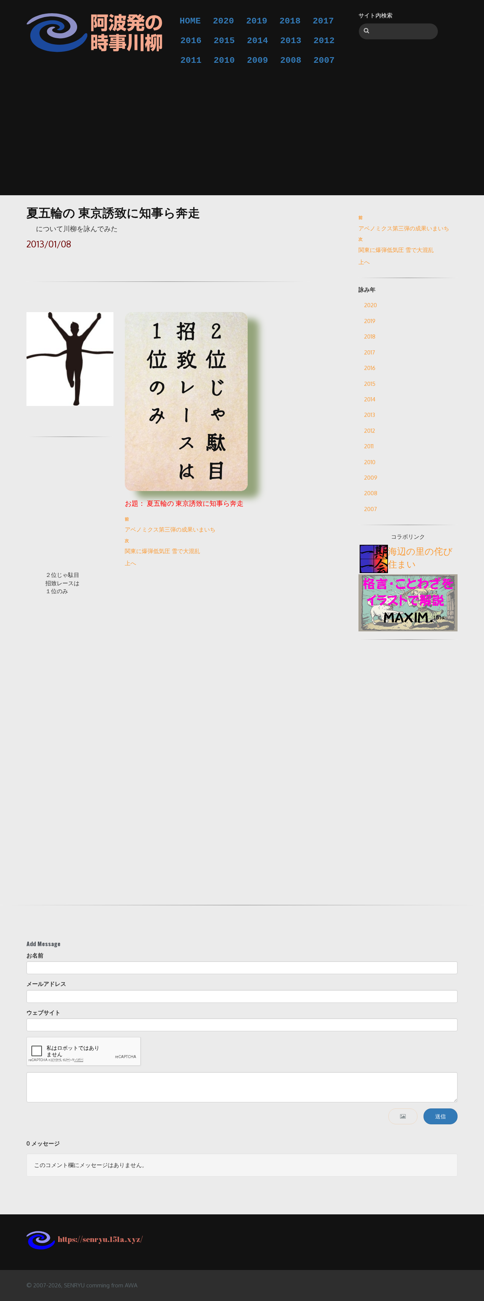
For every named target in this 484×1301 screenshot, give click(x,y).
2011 (191, 60)
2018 (290, 21)
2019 (256, 21)
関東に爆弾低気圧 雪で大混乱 (162, 551)
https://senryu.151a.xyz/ (99, 1239)
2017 (323, 21)
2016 (191, 41)
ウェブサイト (43, 1012)
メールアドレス (46, 983)
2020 (223, 21)
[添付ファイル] (402, 1116)
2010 (224, 60)
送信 (440, 1116)
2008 (290, 60)
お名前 (34, 955)
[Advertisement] (242, 127)
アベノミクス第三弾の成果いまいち (170, 529)
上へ (130, 563)
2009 (257, 60)
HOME (190, 21)
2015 (224, 41)
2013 (290, 41)
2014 (257, 41)
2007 (324, 60)
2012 (324, 41)
